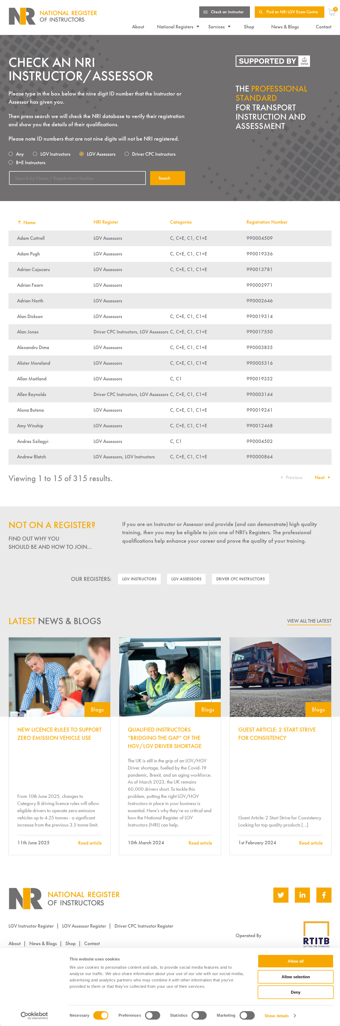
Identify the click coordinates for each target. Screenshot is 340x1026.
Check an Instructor (227, 12)
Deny (295, 992)
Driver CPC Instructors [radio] (154, 154)
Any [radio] (20, 154)
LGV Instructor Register (31, 926)
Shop (249, 26)
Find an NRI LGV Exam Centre (292, 12)
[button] (321, 477)
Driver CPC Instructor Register (143, 926)
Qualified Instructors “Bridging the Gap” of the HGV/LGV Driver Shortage (165, 738)
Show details (277, 1016)
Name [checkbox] (29, 222)
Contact (324, 26)
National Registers (175, 26)
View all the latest (309, 621)
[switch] (152, 1015)
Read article (90, 843)
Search (164, 178)
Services (216, 26)
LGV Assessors (186, 579)
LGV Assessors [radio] (101, 154)
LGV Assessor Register (84, 926)
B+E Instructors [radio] (30, 162)
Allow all (296, 961)
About (138, 26)
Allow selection (296, 977)
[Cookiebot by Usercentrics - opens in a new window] (34, 1016)
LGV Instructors (139, 579)
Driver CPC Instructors (240, 579)
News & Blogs (285, 26)
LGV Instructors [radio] (55, 154)
